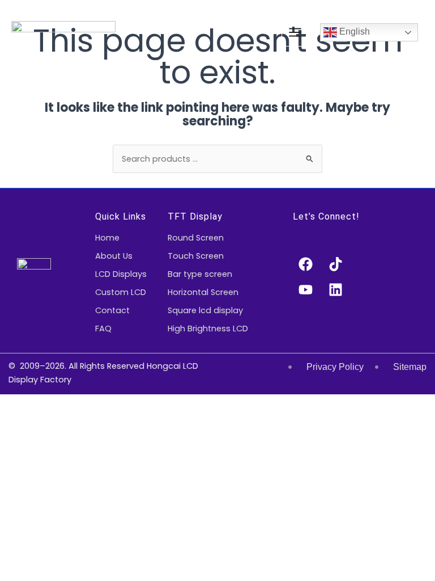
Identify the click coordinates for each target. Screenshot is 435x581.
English (353, 32)
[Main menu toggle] (295, 32)
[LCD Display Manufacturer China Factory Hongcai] (63, 32)
